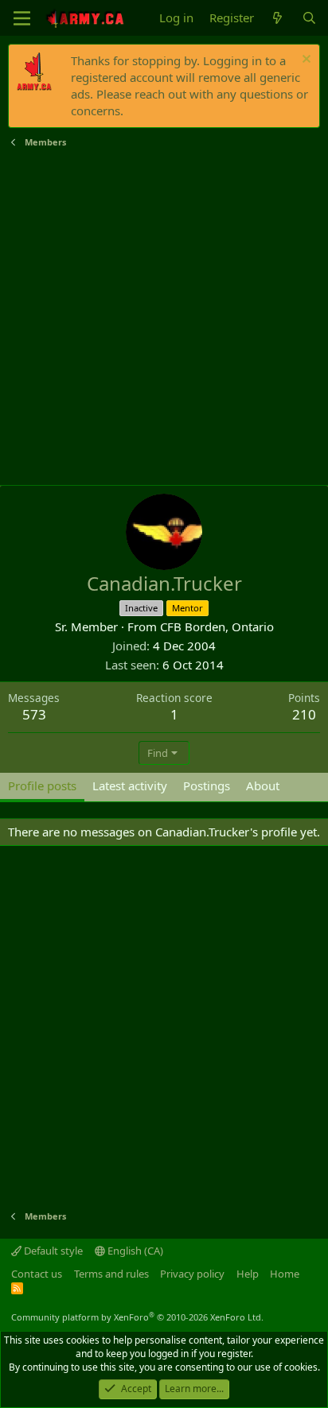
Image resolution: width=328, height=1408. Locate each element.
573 (34, 714)
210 (304, 714)
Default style (52, 1250)
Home (284, 1273)
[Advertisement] (164, 317)
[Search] (309, 18)
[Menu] (22, 18)
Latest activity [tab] (129, 785)
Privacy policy (192, 1273)
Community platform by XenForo (137, 1317)
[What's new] (277, 18)
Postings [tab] (206, 785)
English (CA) (134, 1250)
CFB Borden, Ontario (217, 626)
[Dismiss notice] (304, 60)
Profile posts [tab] (42, 785)
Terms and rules (111, 1273)
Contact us (36, 1273)
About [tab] (262, 785)
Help (247, 1273)
